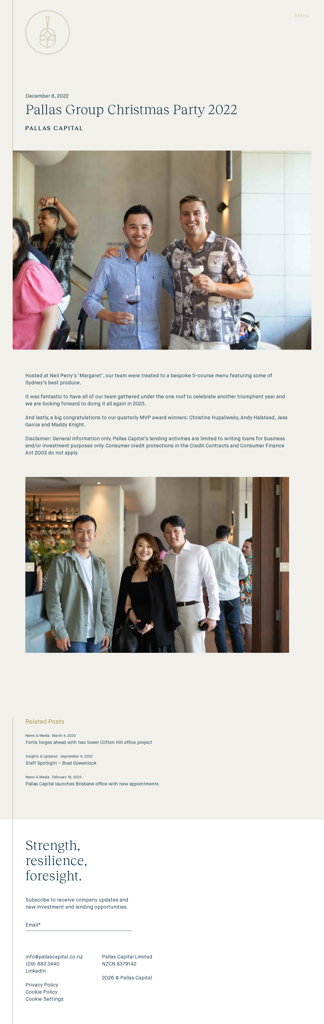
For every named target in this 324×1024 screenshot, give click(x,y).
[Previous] (29, 567)
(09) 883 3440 (42, 964)
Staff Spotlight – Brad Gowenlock (61, 763)
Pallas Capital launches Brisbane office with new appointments (92, 784)
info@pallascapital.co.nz (54, 957)
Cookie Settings (45, 999)
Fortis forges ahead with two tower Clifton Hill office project (89, 742)
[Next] (284, 567)
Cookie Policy (41, 992)
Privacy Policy (42, 985)
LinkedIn (36, 971)
